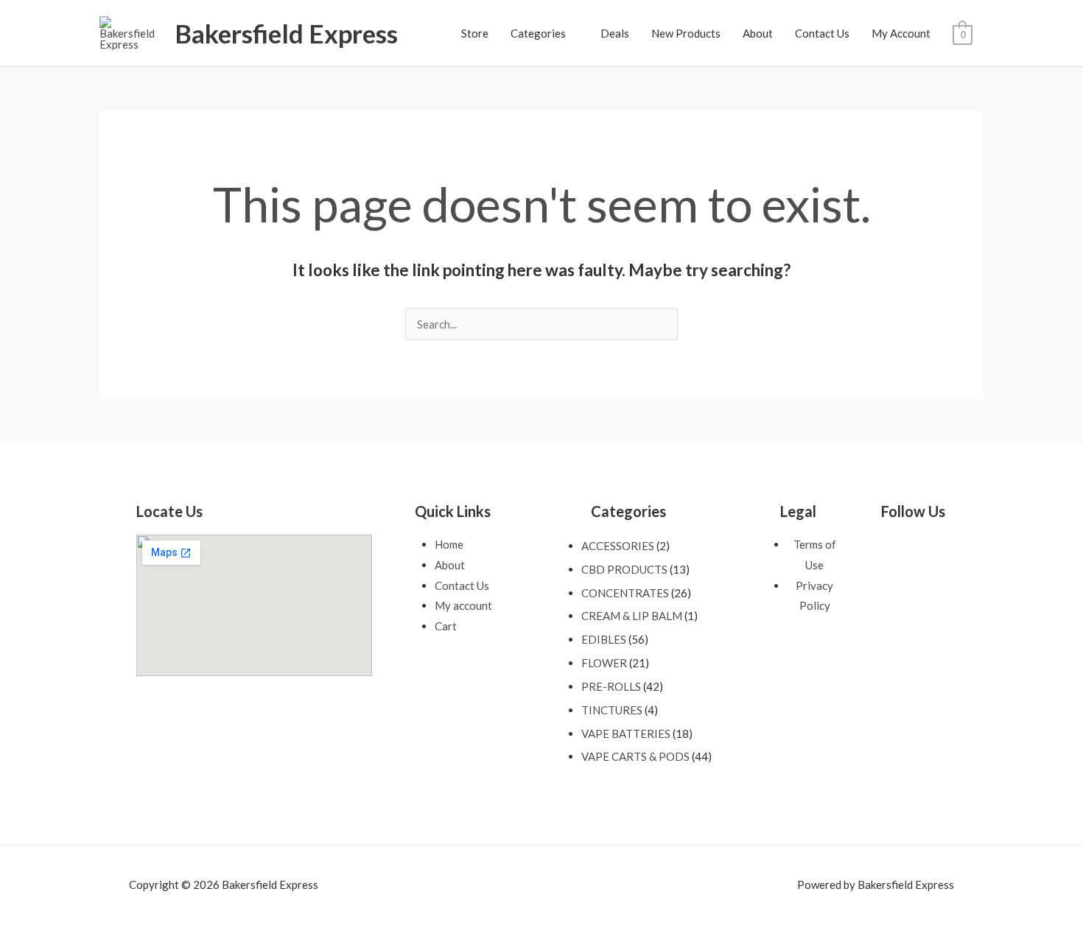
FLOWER (604, 662)
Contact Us (822, 33)
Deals (614, 33)
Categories (538, 33)
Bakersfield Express (286, 33)
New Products (686, 33)
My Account (901, 33)
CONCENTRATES (625, 592)
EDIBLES (603, 639)
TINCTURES (611, 710)
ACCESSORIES (617, 545)
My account (463, 605)
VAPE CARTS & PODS (635, 756)
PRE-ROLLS (611, 686)
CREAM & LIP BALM (631, 615)
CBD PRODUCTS (624, 569)
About (758, 33)
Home (449, 544)
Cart (446, 626)
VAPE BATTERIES (625, 733)
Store (474, 33)
